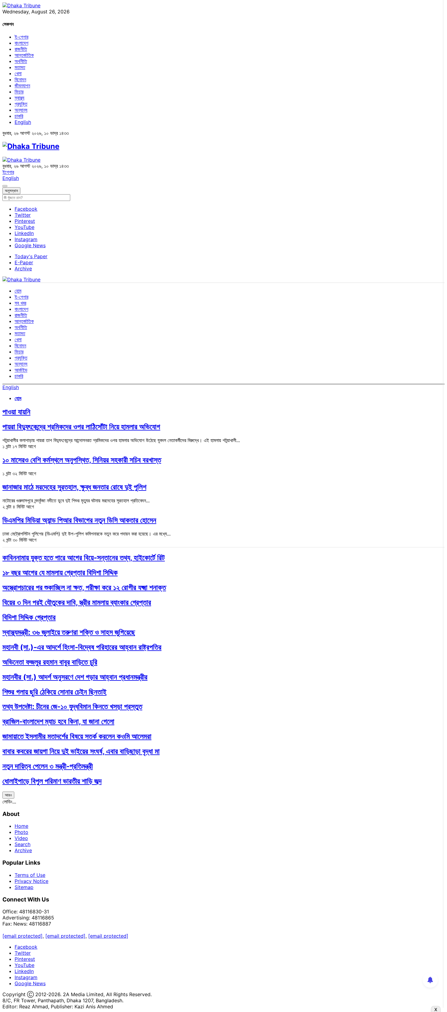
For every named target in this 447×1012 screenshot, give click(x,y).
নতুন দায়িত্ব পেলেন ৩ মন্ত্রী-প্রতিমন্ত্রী (47, 766)
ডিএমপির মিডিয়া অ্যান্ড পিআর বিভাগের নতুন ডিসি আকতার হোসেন (79, 520)
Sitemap (24, 887)
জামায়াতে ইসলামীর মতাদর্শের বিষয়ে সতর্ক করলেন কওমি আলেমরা (76, 736)
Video (21, 838)
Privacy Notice (31, 881)
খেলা (18, 73)
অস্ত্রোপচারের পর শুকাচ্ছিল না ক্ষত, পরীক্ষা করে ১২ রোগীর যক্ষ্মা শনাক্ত (84, 587)
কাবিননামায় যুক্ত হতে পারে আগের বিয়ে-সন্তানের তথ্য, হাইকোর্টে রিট (83, 557)
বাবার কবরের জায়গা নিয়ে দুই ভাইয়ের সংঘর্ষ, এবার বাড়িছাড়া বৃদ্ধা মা (81, 751)
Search (22, 844)
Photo (21, 832)
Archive (23, 268)
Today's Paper (31, 256)
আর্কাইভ (21, 370)
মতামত (20, 67)
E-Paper (24, 262)
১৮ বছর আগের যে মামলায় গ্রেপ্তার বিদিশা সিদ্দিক (60, 572)
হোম (18, 291)
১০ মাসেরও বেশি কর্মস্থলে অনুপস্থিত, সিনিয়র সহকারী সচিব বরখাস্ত (81, 459)
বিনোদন (20, 79)
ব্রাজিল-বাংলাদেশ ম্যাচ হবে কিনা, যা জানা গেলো (58, 721)
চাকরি (19, 116)
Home (21, 826)
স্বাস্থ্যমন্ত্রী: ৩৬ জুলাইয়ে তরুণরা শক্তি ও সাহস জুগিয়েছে (68, 632)
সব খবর (20, 303)
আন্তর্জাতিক (24, 55)
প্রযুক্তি (21, 104)
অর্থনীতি (21, 61)
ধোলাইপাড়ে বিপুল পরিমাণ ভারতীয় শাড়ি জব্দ (52, 781)
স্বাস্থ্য (19, 98)
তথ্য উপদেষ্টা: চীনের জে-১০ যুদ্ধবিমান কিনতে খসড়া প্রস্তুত (72, 706)
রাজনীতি (21, 49)
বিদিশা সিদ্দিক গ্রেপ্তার (29, 617)
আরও (8, 794)
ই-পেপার (21, 37)
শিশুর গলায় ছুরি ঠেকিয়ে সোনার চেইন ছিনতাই (54, 691)
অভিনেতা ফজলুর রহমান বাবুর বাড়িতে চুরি (49, 662)
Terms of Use (30, 875)
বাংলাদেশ (21, 43)
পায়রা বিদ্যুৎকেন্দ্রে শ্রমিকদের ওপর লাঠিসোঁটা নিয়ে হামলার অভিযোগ (81, 426)
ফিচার (19, 92)
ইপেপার (8, 172)
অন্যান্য (21, 110)
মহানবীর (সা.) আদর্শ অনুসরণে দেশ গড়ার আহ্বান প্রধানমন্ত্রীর (74, 677)
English (23, 122)
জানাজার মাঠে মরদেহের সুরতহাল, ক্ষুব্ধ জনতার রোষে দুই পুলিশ (74, 487)
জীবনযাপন (22, 86)
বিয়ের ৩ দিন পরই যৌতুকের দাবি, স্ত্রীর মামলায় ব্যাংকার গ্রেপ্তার (76, 602)
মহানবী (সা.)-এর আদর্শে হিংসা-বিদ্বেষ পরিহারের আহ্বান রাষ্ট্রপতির (81, 647)
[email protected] (22, 936)
